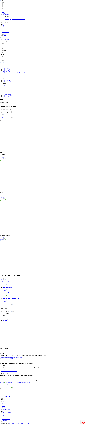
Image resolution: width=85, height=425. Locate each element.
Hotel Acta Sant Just (6, 69)
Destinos (4, 401)
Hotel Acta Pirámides (6, 81)
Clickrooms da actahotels (7, 409)
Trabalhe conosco (5, 32)
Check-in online (5, 14)
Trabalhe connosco (6, 419)
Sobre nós (4, 417)
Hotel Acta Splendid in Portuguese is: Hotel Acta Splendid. (14, 72)
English (9, 19)
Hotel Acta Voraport (6, 73)
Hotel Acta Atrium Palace (7, 67)
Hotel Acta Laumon (6, 71)
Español (6, 19)
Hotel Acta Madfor (6, 80)
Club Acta (4, 28)
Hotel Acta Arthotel (6, 85)
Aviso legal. (23, 423)
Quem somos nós (5, 30)
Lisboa (3, 406)
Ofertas (3, 13)
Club (3, 12)
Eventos (4, 10)
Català (17, 19)
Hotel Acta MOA (5, 90)
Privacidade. (28, 423)
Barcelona (4, 402)
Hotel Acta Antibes (6, 75)
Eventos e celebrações (6, 412)
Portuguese (14, 19)
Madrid (3, 403)
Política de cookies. (17, 423)
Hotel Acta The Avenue (7, 95)
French (20, 19)
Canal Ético (4, 420)
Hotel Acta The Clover (6, 96)
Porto (3, 407)
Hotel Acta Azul (5, 70)
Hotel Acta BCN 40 (6, 76)
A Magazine (4, 26)
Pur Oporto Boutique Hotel (7, 94)
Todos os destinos (5, 39)
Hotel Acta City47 (6, 68)
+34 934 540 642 (6, 396)
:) (2, 421)
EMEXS (11, 423)
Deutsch (23, 19)
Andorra (4, 404)
